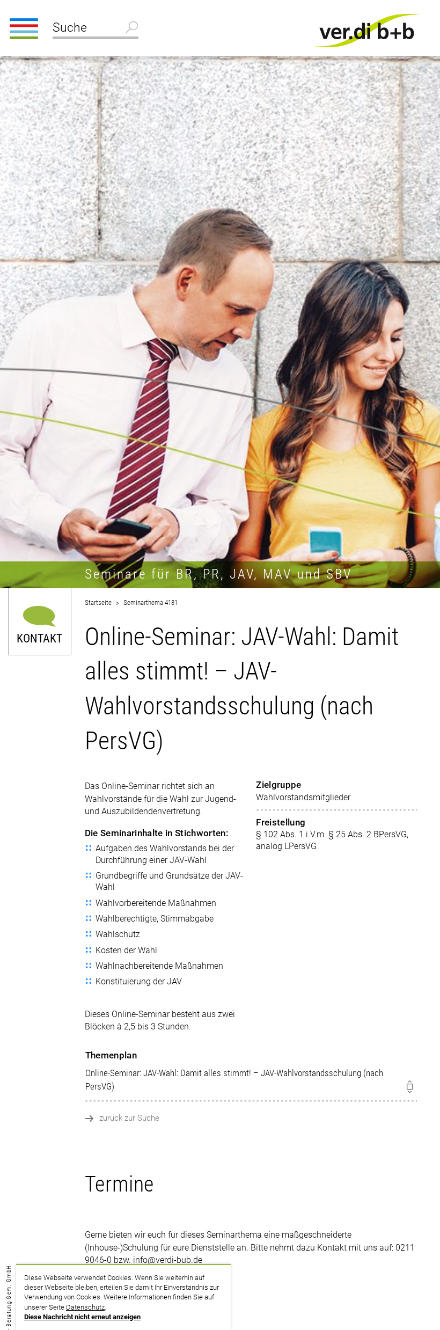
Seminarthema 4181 (150, 602)
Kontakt (39, 638)
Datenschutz (85, 1307)
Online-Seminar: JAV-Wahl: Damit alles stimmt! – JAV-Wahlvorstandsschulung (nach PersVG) (234, 1071)
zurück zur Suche (129, 1118)
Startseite (98, 602)
